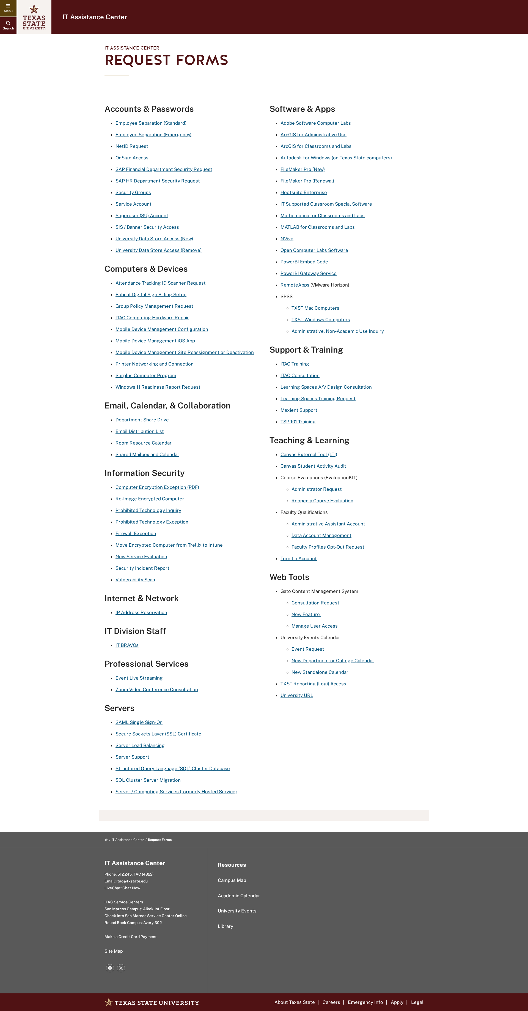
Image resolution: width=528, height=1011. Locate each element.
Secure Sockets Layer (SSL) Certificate (158, 734)
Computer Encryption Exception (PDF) (157, 487)
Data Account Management (321, 535)
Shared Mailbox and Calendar (147, 454)
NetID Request (132, 146)
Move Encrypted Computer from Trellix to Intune (169, 545)
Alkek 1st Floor (156, 909)
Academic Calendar (239, 895)
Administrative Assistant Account (328, 524)
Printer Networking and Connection (155, 364)
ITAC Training (294, 364)
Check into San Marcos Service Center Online (146, 916)
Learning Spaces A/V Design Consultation (326, 387)
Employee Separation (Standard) (151, 123)
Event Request (308, 649)
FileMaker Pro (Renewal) (307, 181)
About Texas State (294, 1002)
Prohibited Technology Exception (152, 522)
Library (225, 926)
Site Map (114, 951)
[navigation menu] (8, 8)
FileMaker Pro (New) (302, 169)
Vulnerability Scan (135, 579)
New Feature (306, 614)
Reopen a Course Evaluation (322, 500)
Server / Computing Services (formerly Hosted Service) (176, 791)
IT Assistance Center (94, 17)
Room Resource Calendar (144, 443)
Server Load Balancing (140, 745)
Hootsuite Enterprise (303, 192)
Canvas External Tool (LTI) (308, 454)
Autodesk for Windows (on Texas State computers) (336, 157)
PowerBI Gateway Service (308, 273)
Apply (397, 1002)
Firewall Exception (136, 533)
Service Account (134, 204)
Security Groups (133, 192)
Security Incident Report (142, 568)
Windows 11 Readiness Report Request (158, 387)
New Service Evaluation (141, 556)
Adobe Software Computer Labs (315, 123)
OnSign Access (132, 157)
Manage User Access (315, 626)
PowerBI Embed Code (304, 262)
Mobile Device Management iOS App (155, 341)
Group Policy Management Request (154, 306)
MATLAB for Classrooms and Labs (317, 227)
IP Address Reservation (141, 612)
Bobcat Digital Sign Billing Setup (151, 294)
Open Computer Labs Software (314, 250)
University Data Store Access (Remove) (159, 250)
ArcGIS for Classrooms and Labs (315, 146)
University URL (296, 695)
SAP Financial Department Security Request (164, 169)
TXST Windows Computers (321, 319)
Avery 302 (152, 922)
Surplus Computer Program (146, 375)
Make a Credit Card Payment (131, 936)
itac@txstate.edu (132, 881)
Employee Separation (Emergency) (153, 134)
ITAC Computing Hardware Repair (152, 317)
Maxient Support (298, 410)
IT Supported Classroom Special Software (326, 204)
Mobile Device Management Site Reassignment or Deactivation (185, 352)
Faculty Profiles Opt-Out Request (328, 547)
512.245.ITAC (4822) (135, 874)
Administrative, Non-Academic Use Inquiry (338, 331)
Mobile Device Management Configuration (162, 329)
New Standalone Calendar (320, 672)
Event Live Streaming (139, 678)
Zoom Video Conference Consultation (157, 689)
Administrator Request (317, 489)
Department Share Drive (142, 420)
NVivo (286, 238)
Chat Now (131, 888)
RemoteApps (294, 285)
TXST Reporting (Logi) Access (313, 683)
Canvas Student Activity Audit (313, 466)
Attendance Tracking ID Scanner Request (161, 283)
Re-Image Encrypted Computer (150, 499)
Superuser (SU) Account (142, 215)
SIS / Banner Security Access (147, 227)
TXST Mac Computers (315, 308)
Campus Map (232, 880)
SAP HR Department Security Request (158, 181)
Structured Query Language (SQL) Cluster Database (173, 768)
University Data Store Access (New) (154, 238)
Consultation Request (315, 603)
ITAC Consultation (300, 375)
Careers (331, 1002)
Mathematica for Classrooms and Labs (322, 215)
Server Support (132, 757)
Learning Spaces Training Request (318, 398)
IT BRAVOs (127, 645)
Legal (417, 1002)
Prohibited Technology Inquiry (148, 510)
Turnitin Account (298, 558)
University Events (237, 911)
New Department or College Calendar (333, 660)
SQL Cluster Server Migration (148, 780)
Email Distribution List (140, 431)
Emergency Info (365, 1002)
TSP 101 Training (298, 421)
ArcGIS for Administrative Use (313, 134)
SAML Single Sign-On (139, 722)
